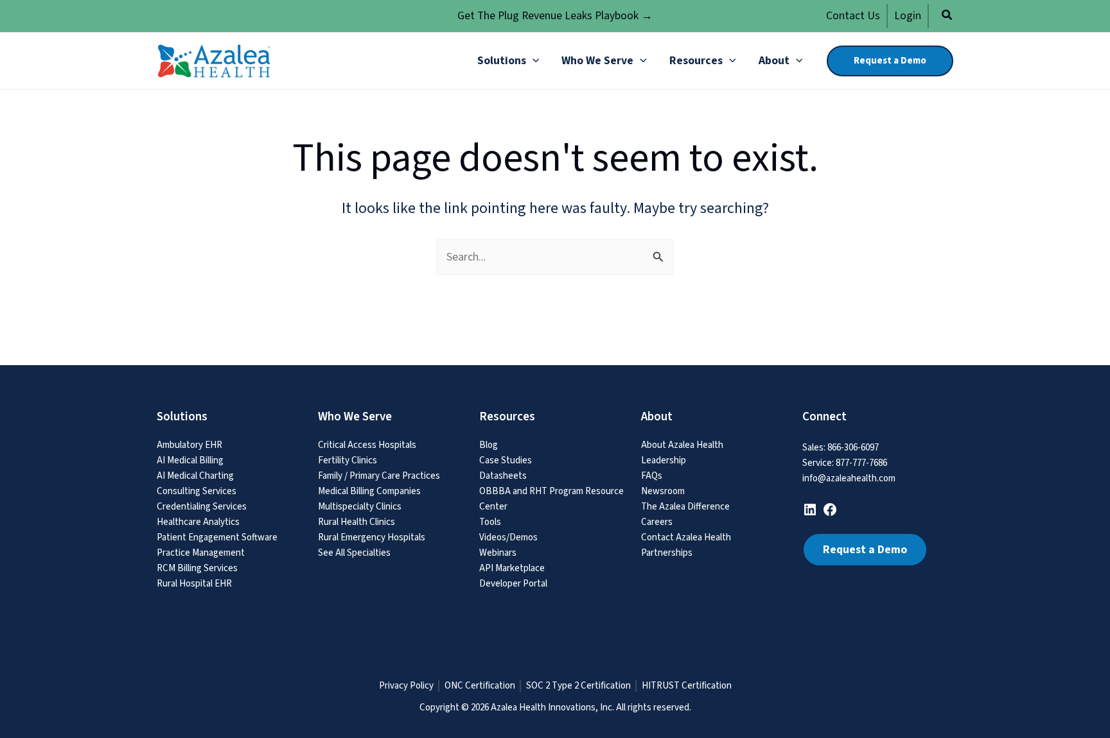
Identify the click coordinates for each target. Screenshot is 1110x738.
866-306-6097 (853, 447)
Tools (490, 522)
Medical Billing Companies (369, 491)
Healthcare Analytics (198, 522)
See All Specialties (354, 553)
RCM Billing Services (197, 568)
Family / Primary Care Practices (379, 476)
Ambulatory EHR (189, 445)
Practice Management (201, 553)
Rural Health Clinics (356, 522)
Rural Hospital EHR (194, 583)
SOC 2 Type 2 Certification (578, 686)
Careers (657, 522)
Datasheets (503, 476)
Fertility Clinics (347, 460)
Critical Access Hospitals (367, 445)
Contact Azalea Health (686, 537)
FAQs (651, 476)
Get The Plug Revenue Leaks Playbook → (555, 16)
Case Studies (505, 460)
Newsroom (663, 491)
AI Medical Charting (195, 476)
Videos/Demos (508, 537)
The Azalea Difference (685, 506)
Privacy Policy (406, 686)
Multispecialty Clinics (359, 506)
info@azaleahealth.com (848, 478)
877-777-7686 (861, 463)
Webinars (497, 553)
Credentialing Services (202, 506)
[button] (947, 17)
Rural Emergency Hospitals (371, 537)
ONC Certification (480, 686)
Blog (488, 445)
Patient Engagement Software (217, 537)
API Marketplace (512, 568)
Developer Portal (513, 583)
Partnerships (666, 553)
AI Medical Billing (190, 460)
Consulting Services (196, 491)
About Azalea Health (682, 445)
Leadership (663, 460)
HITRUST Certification (687, 686)
